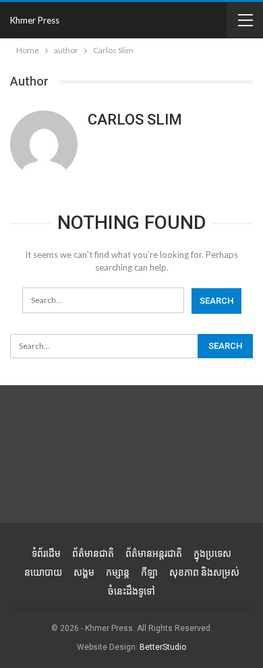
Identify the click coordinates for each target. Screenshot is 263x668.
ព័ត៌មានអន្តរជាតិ (153, 553)
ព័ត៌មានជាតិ (93, 553)
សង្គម (84, 572)
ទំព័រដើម (46, 553)
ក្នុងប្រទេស (212, 553)
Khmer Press (34, 20)
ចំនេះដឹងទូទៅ (131, 591)
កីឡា (149, 572)
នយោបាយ (43, 572)
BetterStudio (163, 647)
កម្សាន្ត (117, 572)
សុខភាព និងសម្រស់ (204, 572)
